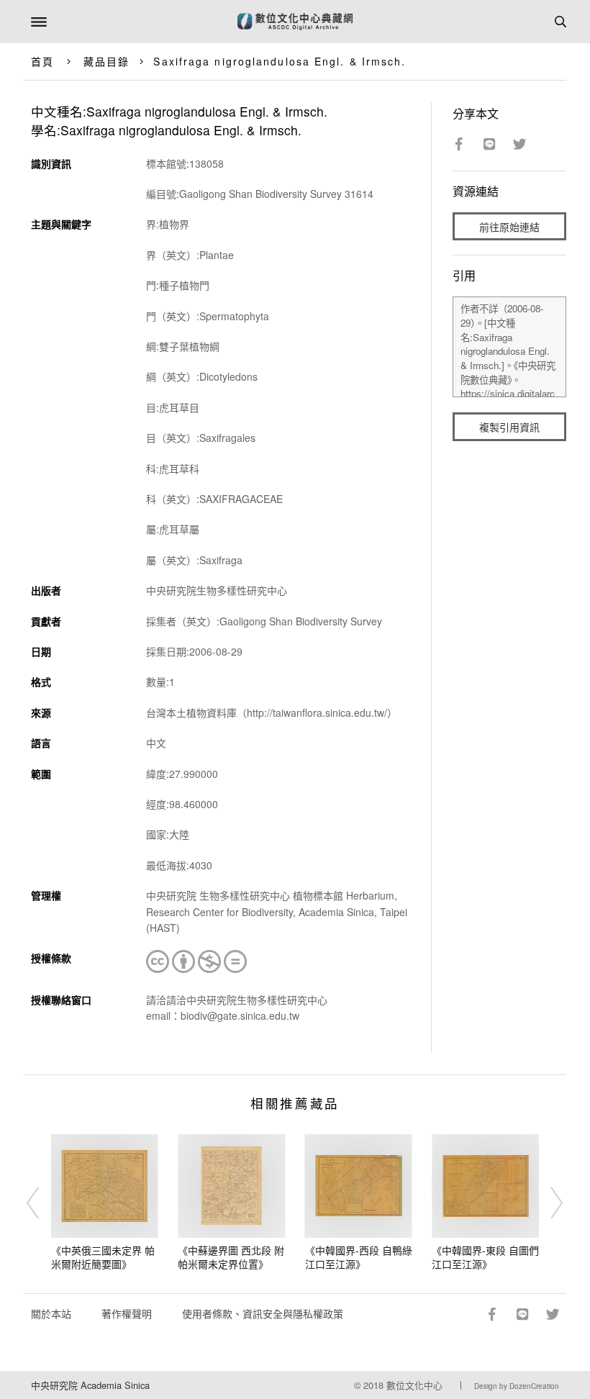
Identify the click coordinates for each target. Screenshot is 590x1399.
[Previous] (42, 1202)
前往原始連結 (509, 226)
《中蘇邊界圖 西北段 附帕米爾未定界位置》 (231, 1257)
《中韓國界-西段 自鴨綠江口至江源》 (358, 1257)
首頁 (42, 61)
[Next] (547, 1202)
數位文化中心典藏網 (295, 21)
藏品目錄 (106, 61)
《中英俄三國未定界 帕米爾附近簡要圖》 (103, 1257)
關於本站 (51, 1313)
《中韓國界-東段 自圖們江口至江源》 (485, 1257)
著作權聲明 (126, 1313)
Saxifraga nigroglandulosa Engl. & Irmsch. (279, 61)
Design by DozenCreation (516, 1386)
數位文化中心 (414, 1385)
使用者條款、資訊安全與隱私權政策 (262, 1313)
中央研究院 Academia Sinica (90, 1385)
